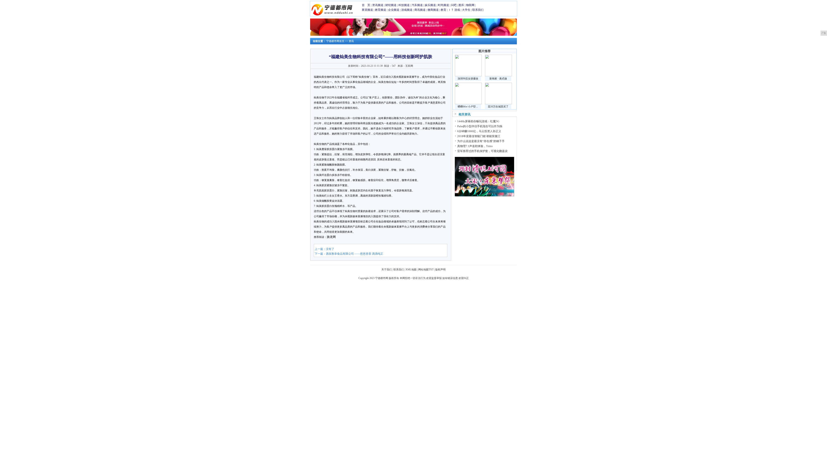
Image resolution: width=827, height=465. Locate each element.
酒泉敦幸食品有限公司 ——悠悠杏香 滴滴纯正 (354, 253)
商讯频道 (420, 9)
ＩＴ (451, 9)
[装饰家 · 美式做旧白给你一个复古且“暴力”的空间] (498, 75)
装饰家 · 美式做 (498, 78)
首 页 (366, 5)
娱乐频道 (430, 5)
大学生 (466, 9)
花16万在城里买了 (498, 106)
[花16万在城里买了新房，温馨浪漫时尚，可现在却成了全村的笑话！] (498, 103)
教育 (443, 9)
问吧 (454, 5)
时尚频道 (443, 5)
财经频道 (390, 5)
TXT (431, 269)
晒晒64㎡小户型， (468, 106)
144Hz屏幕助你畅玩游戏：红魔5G (478, 121)
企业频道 (393, 9)
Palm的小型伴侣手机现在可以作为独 (479, 126)
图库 (461, 5)
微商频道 (433, 9)
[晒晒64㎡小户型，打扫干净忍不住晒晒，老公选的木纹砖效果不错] (468, 103)
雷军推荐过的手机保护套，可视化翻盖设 (482, 151)
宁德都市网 (381, 278)
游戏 (457, 9)
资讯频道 (377, 5)
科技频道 (404, 5)
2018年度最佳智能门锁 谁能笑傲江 (478, 136)
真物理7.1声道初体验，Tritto (475, 146)
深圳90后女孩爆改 (468, 78)
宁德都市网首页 (335, 41)
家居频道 (367, 9)
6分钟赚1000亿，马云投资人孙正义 (479, 131)
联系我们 (477, 9)
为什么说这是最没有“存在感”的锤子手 (481, 141)
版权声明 (440, 269)
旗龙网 (331, 237)
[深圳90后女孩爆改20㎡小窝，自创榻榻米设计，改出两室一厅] (468, 75)
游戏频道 (406, 9)
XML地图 (411, 269)
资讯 (351, 41)
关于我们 (386, 269)
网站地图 (423, 269)
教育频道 (380, 9)
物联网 (470, 5)
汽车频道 (417, 5)
